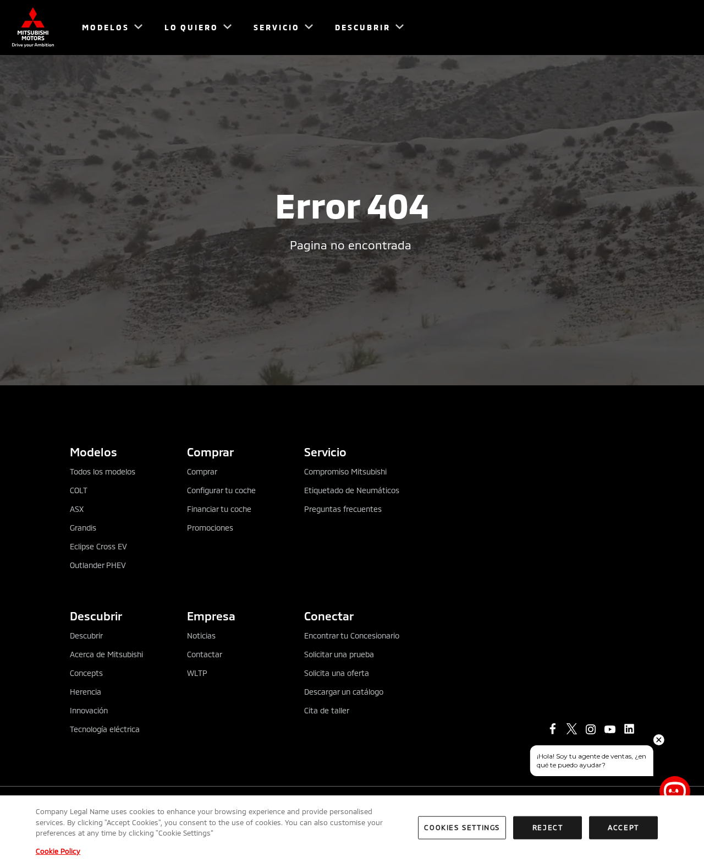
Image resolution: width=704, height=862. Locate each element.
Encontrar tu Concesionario (351, 635)
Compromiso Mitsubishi (345, 471)
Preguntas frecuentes (343, 509)
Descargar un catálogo (343, 691)
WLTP (197, 673)
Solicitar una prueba (339, 654)
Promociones (210, 527)
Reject (547, 827)
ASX (77, 509)
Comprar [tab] (210, 452)
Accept (623, 827)
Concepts (86, 673)
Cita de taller (326, 710)
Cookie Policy (58, 850)
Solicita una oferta (336, 673)
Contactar (204, 654)
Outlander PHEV (98, 565)
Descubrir (86, 635)
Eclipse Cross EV (98, 546)
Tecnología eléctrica (105, 729)
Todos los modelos (102, 471)
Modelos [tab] (93, 452)
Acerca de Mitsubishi (106, 654)
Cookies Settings (462, 827)
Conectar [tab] (329, 616)
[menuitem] (107, 27)
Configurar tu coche (221, 490)
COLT (78, 490)
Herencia (85, 691)
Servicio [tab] (325, 452)
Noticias (201, 635)
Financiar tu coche (219, 509)
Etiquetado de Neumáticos (351, 490)
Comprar (202, 471)
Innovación (89, 710)
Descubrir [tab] (96, 616)
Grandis (83, 527)
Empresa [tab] (211, 616)
